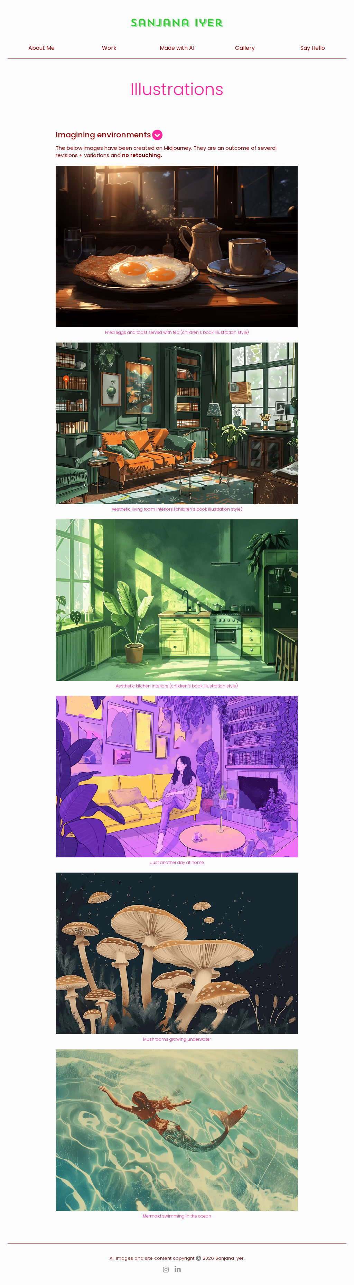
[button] (109, 48)
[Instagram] (166, 1269)
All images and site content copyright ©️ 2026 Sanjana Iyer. (177, 1258)
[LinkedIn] (177, 1269)
